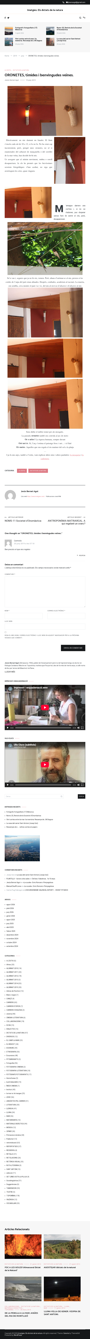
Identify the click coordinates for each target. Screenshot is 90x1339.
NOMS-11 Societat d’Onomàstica (23, 519)
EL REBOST (10, 1044)
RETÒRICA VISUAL (13, 1162)
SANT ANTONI (11, 1169)
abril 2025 (10, 927)
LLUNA (8, 1112)
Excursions (10, 1055)
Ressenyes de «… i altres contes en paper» (22, 827)
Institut (9, 1089)
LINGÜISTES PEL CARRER (15, 1101)
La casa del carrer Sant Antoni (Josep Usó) (68, 40)
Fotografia (10, 1063)
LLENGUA (9, 1108)
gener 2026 (10, 916)
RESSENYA (10, 1150)
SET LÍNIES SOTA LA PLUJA (16, 1177)
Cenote (66, 1333)
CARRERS (10, 1002)
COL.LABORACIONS (13, 1021)
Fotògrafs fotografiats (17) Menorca (26, 29)
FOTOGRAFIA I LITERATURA (16, 1071)
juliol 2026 (10, 908)
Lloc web (8, 621)
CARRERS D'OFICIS (13, 1006)
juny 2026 (10, 912)
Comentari (10, 574)
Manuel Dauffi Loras (13, 886)
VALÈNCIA (10, 1199)
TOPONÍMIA (10, 1196)
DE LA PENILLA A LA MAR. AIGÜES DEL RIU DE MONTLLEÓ (21, 1314)
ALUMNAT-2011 (12, 972)
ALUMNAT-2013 (12, 980)
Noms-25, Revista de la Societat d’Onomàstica (69, 29)
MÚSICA (9, 1127)
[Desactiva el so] (78, 728)
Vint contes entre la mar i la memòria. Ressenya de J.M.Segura (28, 40)
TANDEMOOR (11, 1188)
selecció (9, 1173)
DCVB (8, 1025)
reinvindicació (11, 1143)
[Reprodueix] (8, 728)
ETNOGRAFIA (11, 1052)
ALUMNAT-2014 (12, 983)
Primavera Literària (13, 1135)
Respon (82, 555)
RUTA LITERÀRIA (12, 1165)
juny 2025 (10, 923)
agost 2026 (10, 904)
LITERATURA (11, 1105)
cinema (9, 1014)
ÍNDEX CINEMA (11, 1086)
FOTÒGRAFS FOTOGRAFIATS (17, 1074)
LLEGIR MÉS (10, 672)
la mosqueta (75, 454)
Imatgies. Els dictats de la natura (45, 10)
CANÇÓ (9, 999)
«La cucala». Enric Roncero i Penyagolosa (38, 882)
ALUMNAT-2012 (12, 976)
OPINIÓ (9, 1131)
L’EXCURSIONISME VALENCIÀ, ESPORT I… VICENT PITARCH (46, 890)
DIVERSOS (10, 1036)
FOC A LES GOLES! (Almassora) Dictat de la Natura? (23, 1269)
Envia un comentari (73, 648)
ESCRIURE (10, 1048)
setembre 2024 (12, 946)
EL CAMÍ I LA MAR (12, 1040)
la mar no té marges (13, 1093)
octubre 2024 (11, 942)
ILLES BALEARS (12, 1082)
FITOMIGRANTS (12, 1059)
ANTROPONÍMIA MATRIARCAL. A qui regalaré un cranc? (66, 520)
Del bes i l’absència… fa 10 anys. (43, 879)
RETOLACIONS (11, 1158)
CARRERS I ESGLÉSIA (14, 1010)
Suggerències (11, 1184)
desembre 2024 (12, 935)
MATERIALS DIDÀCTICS (15, 1124)
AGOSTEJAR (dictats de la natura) (60, 1267)
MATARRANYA (11, 1120)
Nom (7, 611)
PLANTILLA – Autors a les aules (18, 879)
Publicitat (10, 1139)
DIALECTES (10, 1029)
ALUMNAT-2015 (12, 987)
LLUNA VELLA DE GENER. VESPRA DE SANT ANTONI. (62, 1313)
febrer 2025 (10, 931)
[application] (45, 707)
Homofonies (11, 1078)
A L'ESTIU (8, 70)
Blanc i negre (11, 995)
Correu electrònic (56, 611)
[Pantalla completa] (82, 728)
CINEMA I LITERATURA (14, 1018)
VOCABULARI (11, 1203)
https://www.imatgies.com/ (36, 496)
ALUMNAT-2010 (12, 968)
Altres (8, 965)
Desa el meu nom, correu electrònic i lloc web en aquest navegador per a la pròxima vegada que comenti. (42, 637)
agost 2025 (10, 920)
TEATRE (9, 1192)
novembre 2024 (12, 939)
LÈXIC (8, 1097)
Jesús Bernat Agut (12, 80)
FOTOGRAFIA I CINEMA (14, 1067)
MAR (8, 1116)
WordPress (18, 1335)
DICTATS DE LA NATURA (21, 70)
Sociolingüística (12, 1181)
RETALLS (9, 1154)
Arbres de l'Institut (13, 991)
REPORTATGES (12, 1146)
